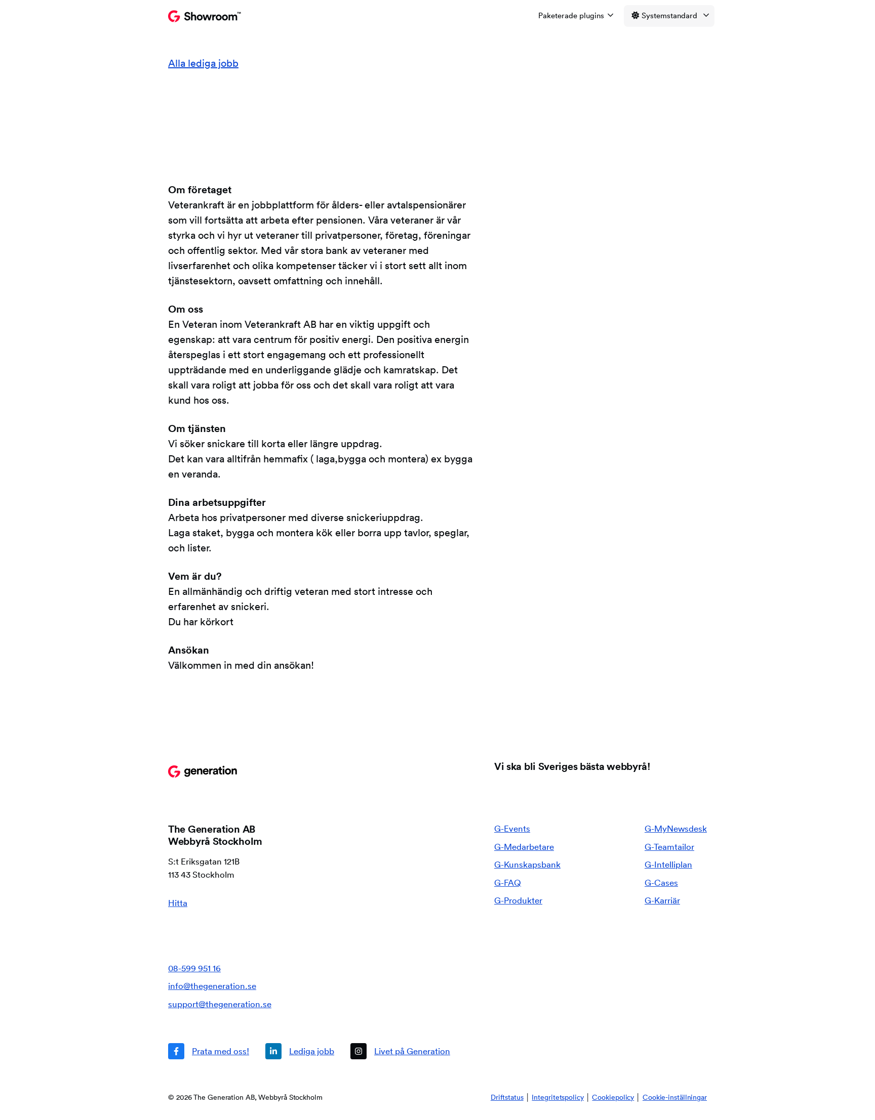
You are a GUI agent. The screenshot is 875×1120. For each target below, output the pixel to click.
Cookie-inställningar (675, 1097)
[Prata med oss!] (208, 1051)
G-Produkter (518, 900)
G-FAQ (507, 882)
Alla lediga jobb (203, 63)
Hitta (177, 902)
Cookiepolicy (613, 1097)
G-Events (512, 828)
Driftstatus (507, 1097)
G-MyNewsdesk (676, 828)
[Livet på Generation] (400, 1051)
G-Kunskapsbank (527, 864)
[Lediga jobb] (299, 1051)
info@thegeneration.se (212, 985)
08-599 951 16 (194, 968)
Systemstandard (669, 15)
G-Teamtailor (669, 846)
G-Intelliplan (668, 864)
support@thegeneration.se (219, 1004)
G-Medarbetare (524, 846)
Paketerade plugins (571, 15)
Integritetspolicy (557, 1097)
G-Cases (661, 882)
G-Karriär (662, 900)
